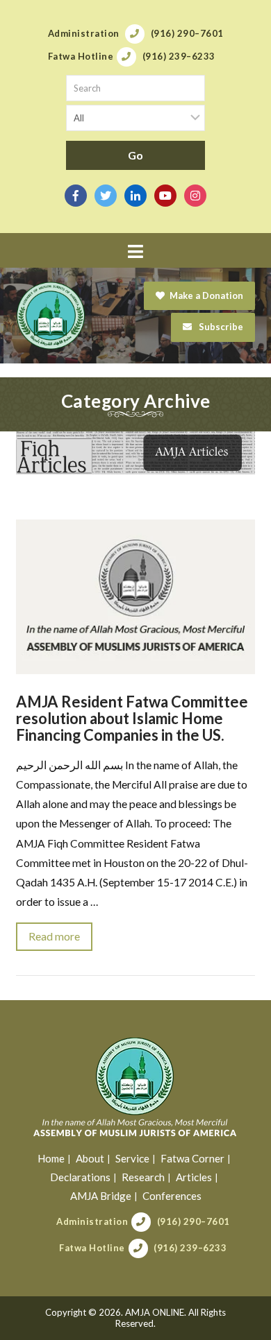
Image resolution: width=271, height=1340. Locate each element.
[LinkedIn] (135, 195)
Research (143, 1177)
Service (132, 1158)
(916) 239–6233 (190, 1247)
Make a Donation (206, 295)
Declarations (80, 1177)
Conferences (172, 1195)
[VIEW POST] (135, 596)
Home (51, 1158)
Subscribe (220, 326)
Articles (194, 1177)
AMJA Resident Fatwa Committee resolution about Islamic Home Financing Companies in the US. (132, 718)
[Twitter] (106, 195)
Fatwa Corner (192, 1158)
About (90, 1158)
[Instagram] (195, 195)
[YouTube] (165, 195)
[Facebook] (76, 195)
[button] (135, 251)
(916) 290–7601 (193, 1221)
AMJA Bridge (100, 1195)
